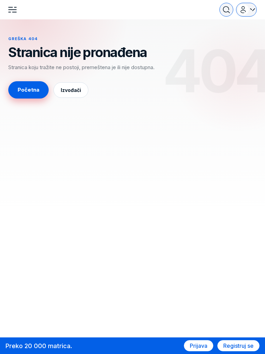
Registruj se (238, 345)
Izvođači (71, 90)
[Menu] (12, 9)
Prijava (198, 345)
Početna (28, 89)
